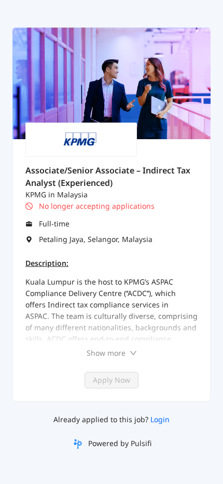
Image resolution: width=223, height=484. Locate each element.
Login (160, 419)
